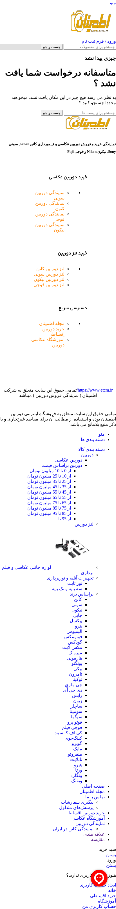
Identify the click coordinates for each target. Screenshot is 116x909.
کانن (78, 599)
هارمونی (74, 658)
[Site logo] (90, 35)
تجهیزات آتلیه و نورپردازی (70, 578)
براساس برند (81, 594)
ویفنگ (76, 780)
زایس (77, 695)
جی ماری (73, 684)
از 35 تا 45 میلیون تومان (49, 486)
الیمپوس (74, 631)
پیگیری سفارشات (77, 802)
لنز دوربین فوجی (49, 284)
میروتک (75, 652)
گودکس (75, 642)
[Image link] (88, 128)
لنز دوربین (84, 524)
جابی (77, 615)
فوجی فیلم (72, 727)
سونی (77, 604)
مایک (77, 748)
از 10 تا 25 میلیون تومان (49, 476)
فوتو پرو (74, 722)
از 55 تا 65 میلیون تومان (49, 497)
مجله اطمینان (51, 323)
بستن (111, 854)
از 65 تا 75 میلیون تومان (49, 502)
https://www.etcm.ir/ (95, 390)
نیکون (77, 610)
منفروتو (75, 754)
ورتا (78, 770)
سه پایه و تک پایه (67, 588)
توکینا (77, 679)
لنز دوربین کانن (50, 268)
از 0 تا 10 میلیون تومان (50, 470)
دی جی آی (72, 690)
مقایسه (98, 839)
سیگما (76, 716)
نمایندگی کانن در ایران (73, 828)
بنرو (78, 626)
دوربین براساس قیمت (61, 465)
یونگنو (77, 663)
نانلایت (76, 759)
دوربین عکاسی (68, 460)
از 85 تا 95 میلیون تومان (49, 513)
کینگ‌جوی (73, 738)
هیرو (78, 764)
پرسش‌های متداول (76, 807)
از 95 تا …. (61, 518)
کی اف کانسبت (67, 732)
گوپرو (77, 743)
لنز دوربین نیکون (49, 279)
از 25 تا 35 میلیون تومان (49, 481)
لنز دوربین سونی (49, 274)
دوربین (87, 454)
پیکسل (76, 620)
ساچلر (76, 706)
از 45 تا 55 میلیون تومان (49, 492)
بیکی (77, 668)
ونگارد (76, 775)
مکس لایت (72, 647)
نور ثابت (74, 583)
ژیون (77, 700)
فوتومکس (73, 636)
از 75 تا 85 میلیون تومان (49, 508)
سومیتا (76, 711)
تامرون (75, 674)
